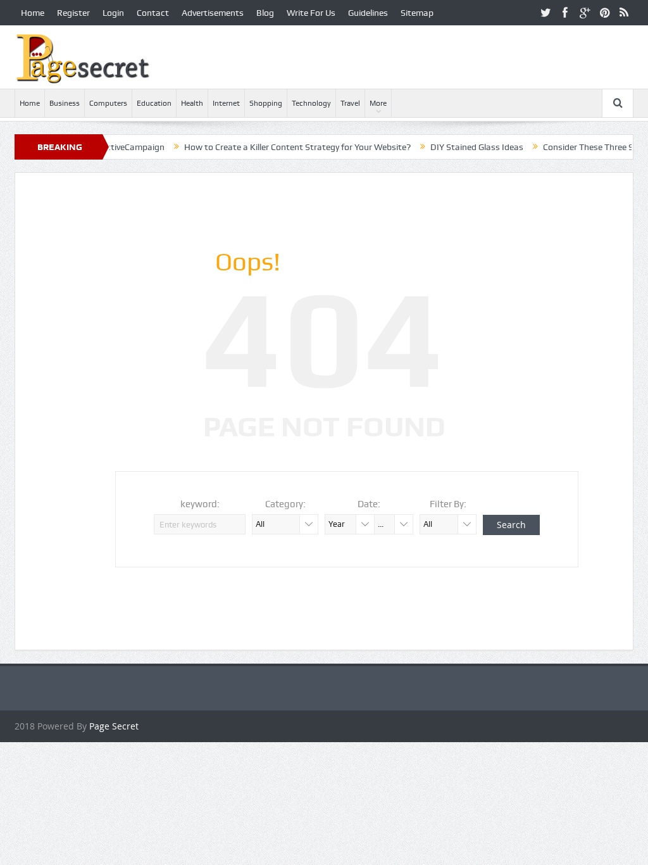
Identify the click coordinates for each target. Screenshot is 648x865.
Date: (369, 504)
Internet (226, 103)
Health (192, 103)
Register (73, 13)
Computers (108, 103)
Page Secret (114, 726)
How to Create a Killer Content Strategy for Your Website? (280, 147)
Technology (311, 103)
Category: (285, 504)
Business (64, 103)
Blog (265, 13)
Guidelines (368, 13)
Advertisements (213, 13)
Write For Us (311, 13)
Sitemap (417, 13)
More (378, 103)
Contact (153, 13)
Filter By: (448, 504)
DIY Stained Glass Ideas (459, 147)
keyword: (200, 504)
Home (32, 13)
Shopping (265, 103)
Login (113, 13)
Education (154, 103)
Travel (350, 103)
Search (511, 525)
